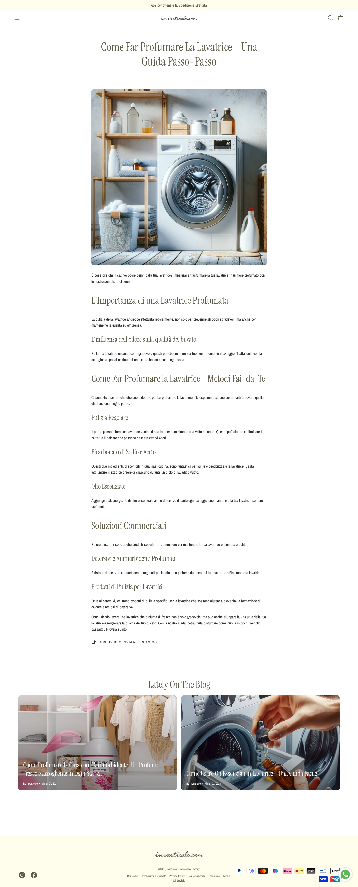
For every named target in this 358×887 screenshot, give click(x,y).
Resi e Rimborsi (196, 876)
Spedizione (214, 876)
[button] (330, 18)
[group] (179, 5)
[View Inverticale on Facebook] (33, 875)
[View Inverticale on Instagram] (21, 875)
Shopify (195, 869)
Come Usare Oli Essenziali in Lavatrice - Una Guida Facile (251, 773)
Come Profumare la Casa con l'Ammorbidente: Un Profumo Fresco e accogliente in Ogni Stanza (91, 769)
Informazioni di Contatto (153, 876)
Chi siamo (132, 876)
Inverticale (172, 869)
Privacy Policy (177, 876)
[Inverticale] (179, 18)
